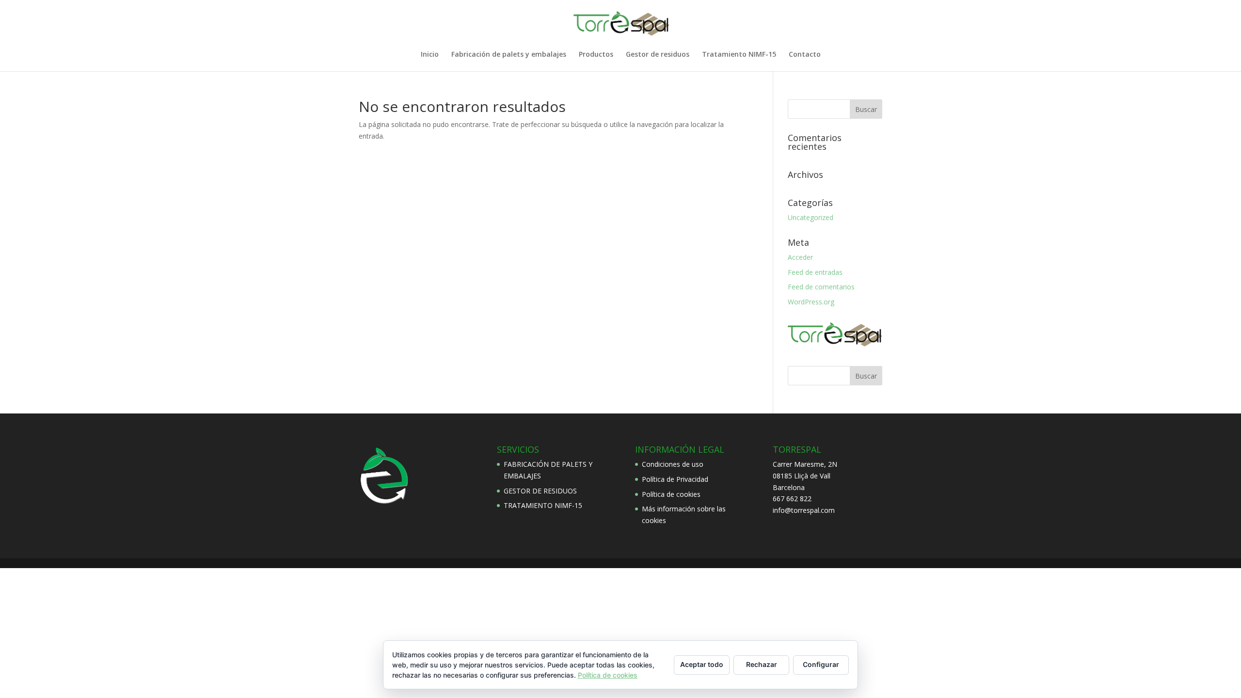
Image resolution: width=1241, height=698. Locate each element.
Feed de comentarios (821, 286)
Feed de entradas (815, 272)
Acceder (800, 257)
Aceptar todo (701, 664)
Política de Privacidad (675, 479)
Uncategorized (810, 217)
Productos (596, 55)
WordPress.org (811, 301)
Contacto (805, 55)
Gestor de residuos (657, 55)
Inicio (430, 55)
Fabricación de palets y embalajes (508, 55)
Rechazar (761, 664)
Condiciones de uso (672, 464)
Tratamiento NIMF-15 (739, 55)
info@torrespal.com (804, 510)
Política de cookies (671, 494)
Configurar (821, 664)
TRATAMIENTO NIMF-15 (543, 505)
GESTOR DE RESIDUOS (540, 490)
